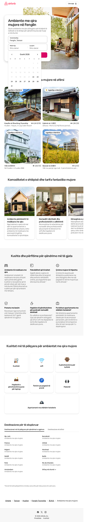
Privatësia (37, 518)
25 (16, 81)
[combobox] (27, 40)
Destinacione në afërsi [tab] (56, 429)
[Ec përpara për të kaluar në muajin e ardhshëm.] (37, 54)
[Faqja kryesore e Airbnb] (10, 3)
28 (29, 81)
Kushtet (46, 518)
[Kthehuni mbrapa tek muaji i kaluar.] (12, 54)
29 (33, 81)
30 (38, 81)
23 (38, 77)
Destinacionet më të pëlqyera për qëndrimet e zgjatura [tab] (24, 429)
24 (12, 81)
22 (33, 77)
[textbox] (18, 48)
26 (20, 81)
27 (25, 81)
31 (12, 86)
